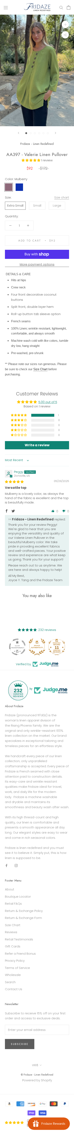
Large (57, 205)
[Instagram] (16, 865)
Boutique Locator (18, 896)
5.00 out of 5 (47, 402)
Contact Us (13, 989)
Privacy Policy (15, 960)
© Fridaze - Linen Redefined (37, 1075)
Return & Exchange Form (23, 918)
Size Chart (12, 925)
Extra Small (15, 205)
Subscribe (19, 1044)
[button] (31, 160)
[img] (14, 482)
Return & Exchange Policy (24, 911)
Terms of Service (17, 968)
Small (37, 205)
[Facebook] (6, 865)
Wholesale (13, 975)
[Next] (55, 133)
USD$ (35, 1065)
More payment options (37, 264)
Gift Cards (12, 946)
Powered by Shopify (37, 1080)
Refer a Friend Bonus (20, 953)
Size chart (61, 197)
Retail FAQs (13, 903)
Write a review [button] (37, 445)
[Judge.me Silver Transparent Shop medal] (17, 647)
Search (10, 982)
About (9, 889)
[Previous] (18, 133)
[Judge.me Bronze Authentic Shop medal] (37, 647)
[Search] (61, 7)
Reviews (11, 932)
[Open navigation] (6, 7)
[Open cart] (68, 7)
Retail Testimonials (19, 939)
